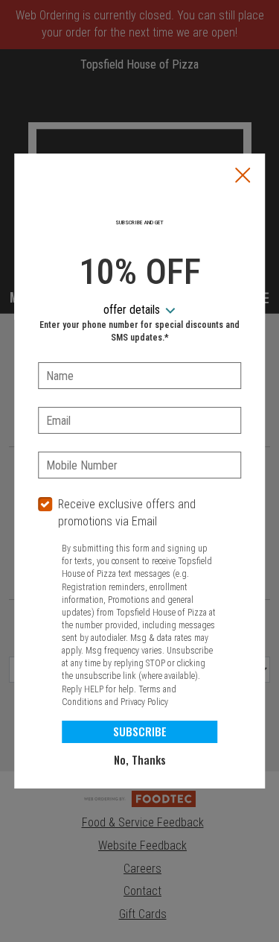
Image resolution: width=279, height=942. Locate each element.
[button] (242, 176)
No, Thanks (140, 759)
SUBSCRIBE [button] (140, 731)
